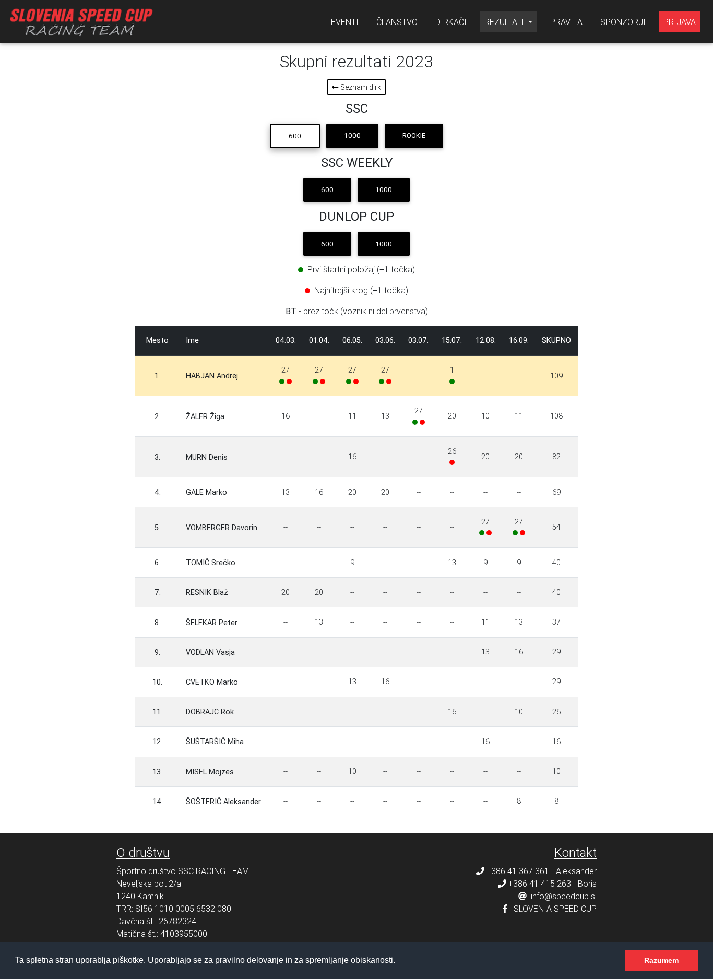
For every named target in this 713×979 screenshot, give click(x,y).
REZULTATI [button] (505, 22)
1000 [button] (352, 135)
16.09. (519, 340)
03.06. (385, 340)
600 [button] (295, 136)
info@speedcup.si (564, 896)
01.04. (319, 340)
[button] (398, 961)
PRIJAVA (679, 22)
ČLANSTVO (397, 22)
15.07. (452, 340)
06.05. (352, 340)
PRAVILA (566, 22)
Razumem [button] (661, 960)
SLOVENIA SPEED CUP (555, 908)
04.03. (286, 340)
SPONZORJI (623, 22)
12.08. (486, 340)
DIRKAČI (451, 22)
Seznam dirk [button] (360, 87)
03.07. (418, 340)
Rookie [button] (413, 135)
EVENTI (345, 22)
